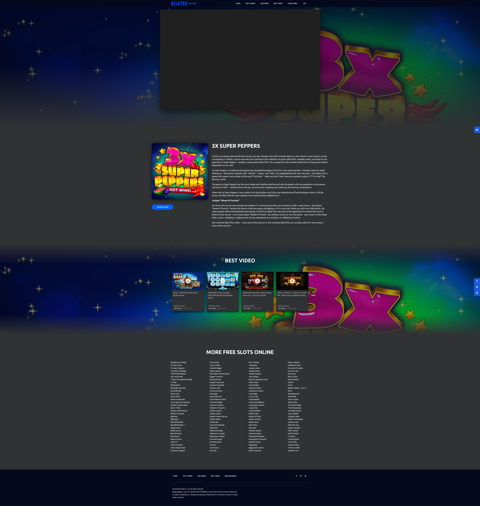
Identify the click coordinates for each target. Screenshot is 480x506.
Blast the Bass (176, 433)
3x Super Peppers (177, 368)
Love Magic (253, 394)
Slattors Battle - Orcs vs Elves (297, 389)
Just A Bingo (253, 377)
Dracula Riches (215, 379)
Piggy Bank (253, 445)
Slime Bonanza (293, 394)
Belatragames (230, 476)
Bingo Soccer (176, 431)
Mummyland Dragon (256, 436)
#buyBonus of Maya (178, 362)
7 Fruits (173, 382)
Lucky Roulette (254, 411)
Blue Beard (175, 436)
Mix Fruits (252, 428)
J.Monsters (253, 365)
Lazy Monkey (254, 385)
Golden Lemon (215, 414)
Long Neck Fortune (256, 391)
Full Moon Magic (216, 402)
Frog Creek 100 (216, 397)
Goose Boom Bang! (217, 425)
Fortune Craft (215, 388)
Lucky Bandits (254, 399)
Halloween (214, 428)
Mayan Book (253, 422)
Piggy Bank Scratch (256, 448)
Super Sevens (293, 399)
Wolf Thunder (293, 433)
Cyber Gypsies (215, 371)
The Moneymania (294, 408)
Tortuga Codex (293, 417)
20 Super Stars (176, 365)
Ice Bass (213, 445)
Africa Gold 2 (175, 397)
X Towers (291, 436)
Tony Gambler (293, 414)
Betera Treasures (177, 414)
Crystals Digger (216, 368)
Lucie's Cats (253, 397)
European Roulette (217, 385)
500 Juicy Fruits (177, 377)
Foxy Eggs (214, 394)
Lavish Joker (253, 382)
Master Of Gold (255, 417)
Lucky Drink (253, 408)
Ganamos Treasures (217, 408)
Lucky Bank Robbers (256, 402)
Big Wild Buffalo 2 (178, 425)
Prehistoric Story (294, 365)
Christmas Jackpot (178, 451)
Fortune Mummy (216, 391)
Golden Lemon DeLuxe (218, 417)
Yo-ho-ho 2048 (294, 448)
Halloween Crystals (217, 433)
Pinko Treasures (255, 451)
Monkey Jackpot (255, 431)
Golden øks (214, 422)
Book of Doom (176, 439)
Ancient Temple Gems (179, 405)
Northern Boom (255, 442)
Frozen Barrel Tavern (218, 399)
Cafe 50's (174, 442)
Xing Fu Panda (293, 445)
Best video (278, 3)
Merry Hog (253, 425)
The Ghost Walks (294, 405)
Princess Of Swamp (295, 368)
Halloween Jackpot (217, 436)
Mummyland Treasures (257, 439)
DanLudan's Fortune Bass (220, 374)
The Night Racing (294, 411)
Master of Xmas (255, 419)
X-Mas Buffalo (293, 439)
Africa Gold (175, 394)
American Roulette (178, 399)
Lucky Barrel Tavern (256, 405)
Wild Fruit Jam (293, 425)
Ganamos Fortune (216, 405)
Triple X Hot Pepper (295, 419)
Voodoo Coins (293, 422)
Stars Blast (292, 397)
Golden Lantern (216, 411)
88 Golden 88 (176, 391)
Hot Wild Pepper (216, 439)
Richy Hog (292, 374)
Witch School (293, 431)
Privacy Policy (177, 492)
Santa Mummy (293, 379)
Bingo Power (175, 428)
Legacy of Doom (255, 388)
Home (238, 3)
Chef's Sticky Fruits (178, 448)
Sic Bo (290, 385)
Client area (292, 3)
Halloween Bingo (216, 431)
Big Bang (174, 417)
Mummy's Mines (255, 433)
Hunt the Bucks (216, 442)
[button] (169, 292)
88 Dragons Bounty (178, 388)
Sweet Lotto (292, 402)
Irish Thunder (254, 362)
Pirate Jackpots (294, 362)
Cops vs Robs (215, 365)
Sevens (291, 382)
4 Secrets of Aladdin (178, 371)
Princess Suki (293, 371)
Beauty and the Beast (179, 411)
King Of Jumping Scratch (258, 379)
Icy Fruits (213, 451)
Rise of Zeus (293, 377)
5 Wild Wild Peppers (178, 374)
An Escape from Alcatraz (180, 402)
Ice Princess (214, 448)
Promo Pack (162, 207)
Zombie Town (293, 451)
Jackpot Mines (254, 371)
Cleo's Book (214, 362)
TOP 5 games (250, 3)
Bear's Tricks (175, 408)
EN (305, 3)
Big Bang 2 (175, 419)
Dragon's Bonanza (217, 382)
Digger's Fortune (216, 377)
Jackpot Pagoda (255, 374)
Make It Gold (253, 414)
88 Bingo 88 (175, 385)
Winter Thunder (294, 428)
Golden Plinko (215, 419)
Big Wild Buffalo (177, 422)
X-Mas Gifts (292, 442)
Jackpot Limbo (254, 368)
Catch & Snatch (176, 445)
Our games (264, 3)
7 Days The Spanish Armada (181, 379)
